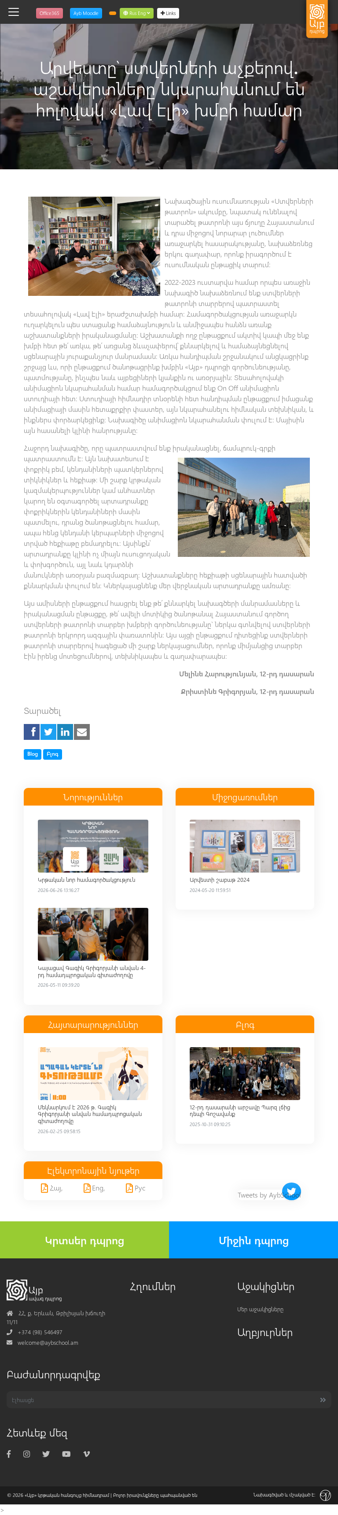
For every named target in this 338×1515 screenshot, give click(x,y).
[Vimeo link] (86, 1453)
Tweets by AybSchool (269, 1194)
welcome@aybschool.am (42, 1342)
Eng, (97, 1187)
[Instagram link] (26, 1453)
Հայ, (55, 1187)
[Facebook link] (9, 1453)
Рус (139, 1187)
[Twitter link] (46, 1453)
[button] (137, 13)
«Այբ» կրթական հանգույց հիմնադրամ (67, 1495)
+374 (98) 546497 (34, 1332)
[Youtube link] (66, 1453)
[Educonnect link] (112, 13)
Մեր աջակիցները (260, 1309)
